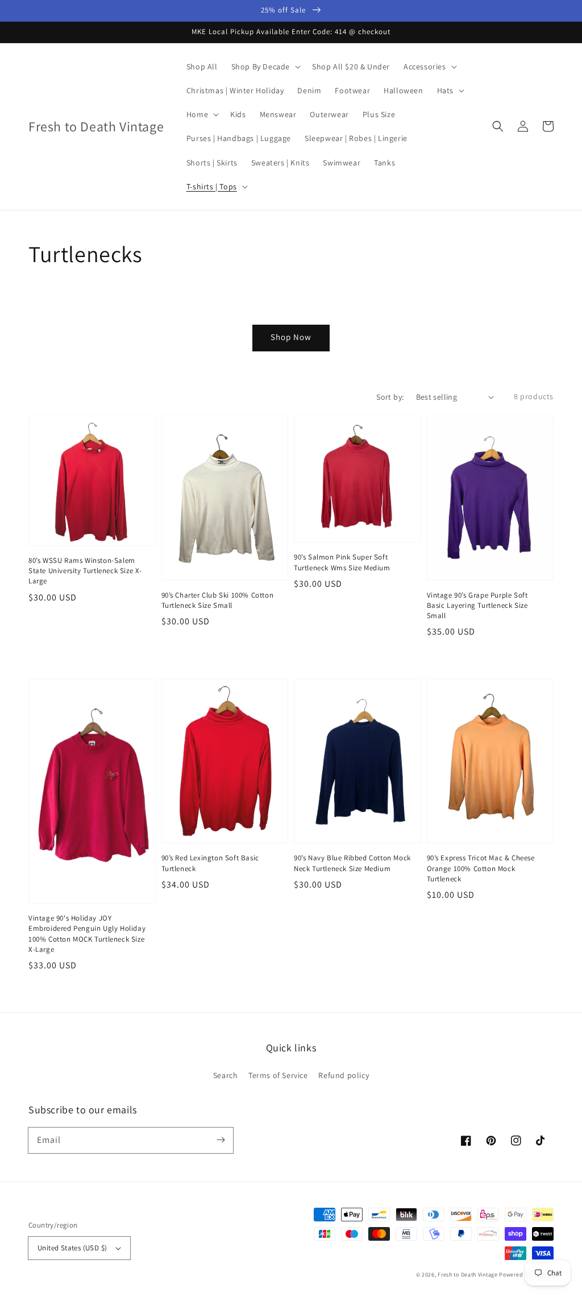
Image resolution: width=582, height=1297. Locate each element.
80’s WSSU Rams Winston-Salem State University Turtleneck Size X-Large (85, 571)
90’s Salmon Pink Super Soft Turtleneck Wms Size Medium (342, 562)
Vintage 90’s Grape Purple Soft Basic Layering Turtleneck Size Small (477, 605)
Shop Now (291, 336)
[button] (497, 126)
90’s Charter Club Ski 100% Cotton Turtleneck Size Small (217, 600)
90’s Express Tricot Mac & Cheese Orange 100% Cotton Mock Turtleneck (481, 868)
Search (225, 1075)
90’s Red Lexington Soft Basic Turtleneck (210, 863)
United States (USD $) (72, 1248)
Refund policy (343, 1075)
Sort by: (390, 397)
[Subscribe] (220, 1140)
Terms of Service (278, 1075)
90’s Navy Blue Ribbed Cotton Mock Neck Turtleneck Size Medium (352, 863)
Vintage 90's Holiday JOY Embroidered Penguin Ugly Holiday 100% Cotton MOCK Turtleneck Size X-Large (87, 933)
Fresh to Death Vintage (468, 1274)
